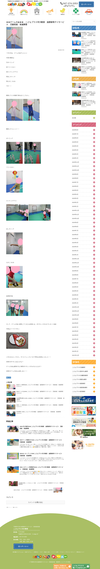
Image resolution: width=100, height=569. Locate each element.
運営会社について (80, 552)
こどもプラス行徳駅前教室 (80, 375)
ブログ (41, 552)
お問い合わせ (87, 4)
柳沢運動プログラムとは (18, 552)
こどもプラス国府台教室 (79, 379)
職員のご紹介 (47, 552)
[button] (94, 21)
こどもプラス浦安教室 (78, 383)
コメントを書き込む (35, 502)
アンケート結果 (55, 552)
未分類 (9, 377)
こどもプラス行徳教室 (78, 367)
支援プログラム (28, 552)
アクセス (62, 552)
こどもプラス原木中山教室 (80, 371)
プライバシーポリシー (70, 552)
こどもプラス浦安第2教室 (79, 387)
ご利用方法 (35, 552)
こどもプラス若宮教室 (78, 391)
